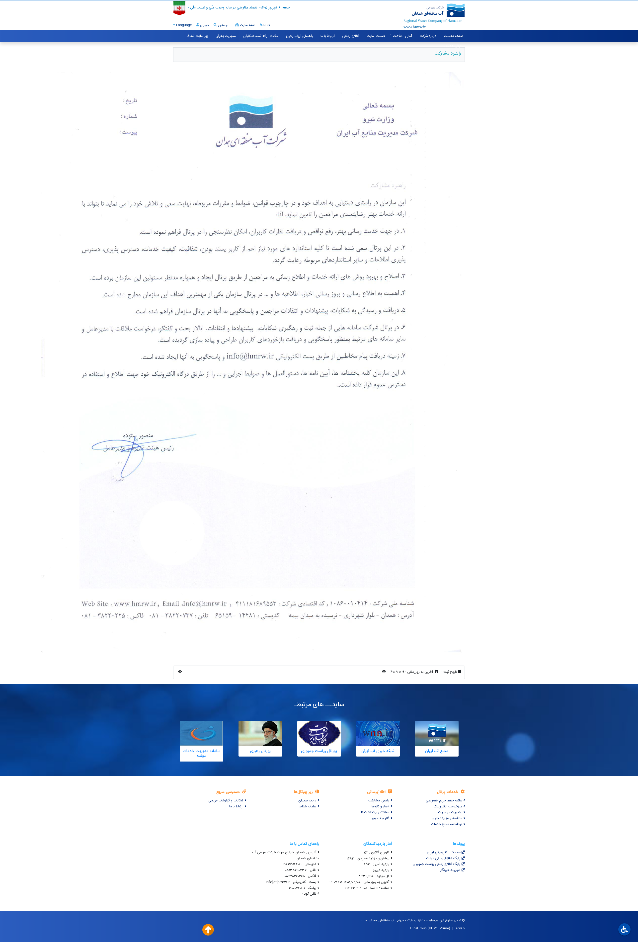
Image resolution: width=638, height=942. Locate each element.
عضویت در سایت (450, 812)
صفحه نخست (454, 36)
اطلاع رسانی (350, 36)
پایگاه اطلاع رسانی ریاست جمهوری (436, 864)
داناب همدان (307, 801)
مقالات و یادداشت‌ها (375, 812)
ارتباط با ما (327, 36)
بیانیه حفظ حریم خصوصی (444, 801)
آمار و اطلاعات (402, 36)
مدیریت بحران (226, 36)
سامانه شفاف (307, 807)
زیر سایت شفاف (197, 36)
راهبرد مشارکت (378, 801)
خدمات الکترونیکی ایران (443, 853)
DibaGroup (418, 928)
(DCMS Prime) (439, 928)
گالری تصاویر (380, 818)
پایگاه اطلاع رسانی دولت (443, 858)
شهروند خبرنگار (450, 870)
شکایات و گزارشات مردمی (225, 801)
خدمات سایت (376, 36)
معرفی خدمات (454, 46)
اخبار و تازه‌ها (380, 807)
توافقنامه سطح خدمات (446, 824)
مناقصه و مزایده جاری (447, 818)
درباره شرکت (427, 36)
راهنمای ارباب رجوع (299, 36)
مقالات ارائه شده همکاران (260, 36)
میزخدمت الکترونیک (448, 807)
